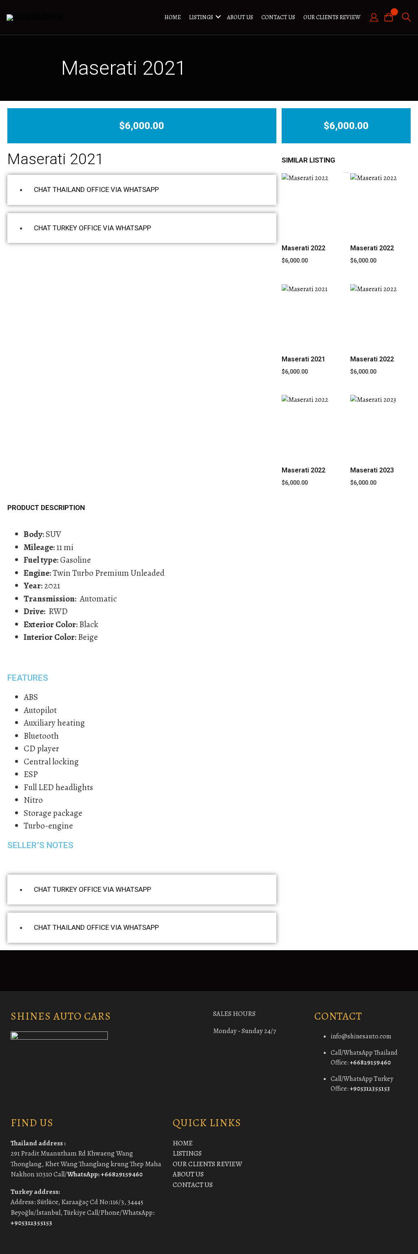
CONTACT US (278, 17)
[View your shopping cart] (391, 17)
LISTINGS (201, 17)
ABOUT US (240, 17)
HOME (173, 17)
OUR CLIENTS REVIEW (331, 17)
